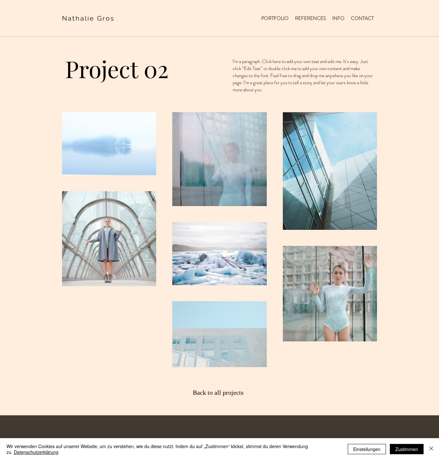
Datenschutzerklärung (36, 452)
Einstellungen (367, 449)
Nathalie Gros (88, 18)
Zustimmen (406, 449)
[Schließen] (431, 449)
